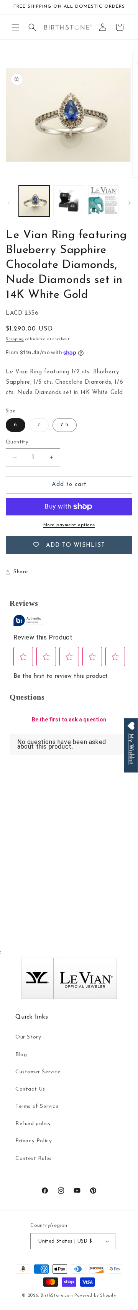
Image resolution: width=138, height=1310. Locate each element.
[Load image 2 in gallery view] (68, 200)
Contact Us (30, 1089)
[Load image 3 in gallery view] (103, 200)
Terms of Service (37, 1106)
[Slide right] (129, 203)
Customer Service (38, 1072)
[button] (15, 27)
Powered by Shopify (95, 1296)
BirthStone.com (57, 1296)
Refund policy (33, 1124)
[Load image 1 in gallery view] (34, 200)
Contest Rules (33, 1158)
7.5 (65, 425)
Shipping (15, 339)
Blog (21, 1055)
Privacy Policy (33, 1141)
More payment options (69, 525)
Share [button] (20, 572)
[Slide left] (8, 203)
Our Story (28, 1037)
